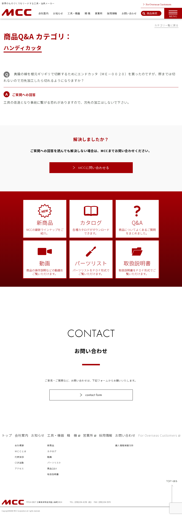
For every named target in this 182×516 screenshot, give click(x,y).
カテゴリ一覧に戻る (166, 25)
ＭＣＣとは (20, 451)
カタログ (52, 451)
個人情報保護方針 (124, 445)
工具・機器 (74, 13)
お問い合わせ (129, 13)
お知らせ (58, 13)
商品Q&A (52, 468)
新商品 (50, 445)
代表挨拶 (19, 456)
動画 (49, 456)
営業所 (98, 13)
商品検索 (152, 13)
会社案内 (43, 13)
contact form (93, 395)
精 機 (87, 13)
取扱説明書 (53, 474)
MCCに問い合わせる (93, 168)
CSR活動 (19, 462)
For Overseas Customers (158, 4)
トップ (7, 435)
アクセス (19, 468)
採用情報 (112, 13)
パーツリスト (54, 462)
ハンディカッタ (23, 48)
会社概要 (19, 445)
